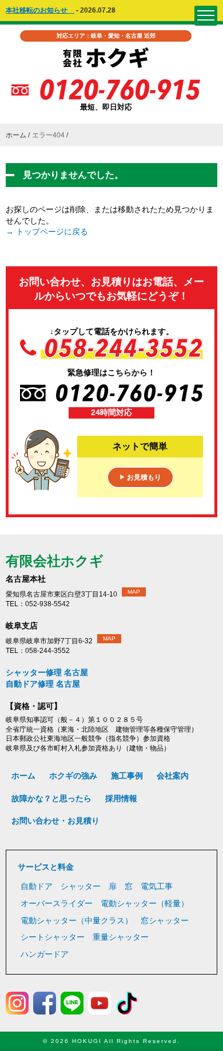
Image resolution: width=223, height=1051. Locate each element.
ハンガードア (45, 954)
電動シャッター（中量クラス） (77, 920)
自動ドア (37, 886)
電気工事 (157, 886)
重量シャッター (121, 937)
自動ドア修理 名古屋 (43, 683)
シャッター (81, 886)
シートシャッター (53, 937)
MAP (134, 592)
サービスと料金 (46, 866)
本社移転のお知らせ (40, 10)
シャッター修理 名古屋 (47, 672)
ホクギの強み (73, 775)
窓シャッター (165, 920)
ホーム (16, 135)
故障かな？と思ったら (51, 798)
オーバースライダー (57, 903)
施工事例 (127, 775)
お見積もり (140, 477)
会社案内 (173, 775)
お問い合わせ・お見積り (55, 820)
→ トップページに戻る (47, 231)
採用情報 (121, 798)
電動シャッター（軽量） (145, 903)
